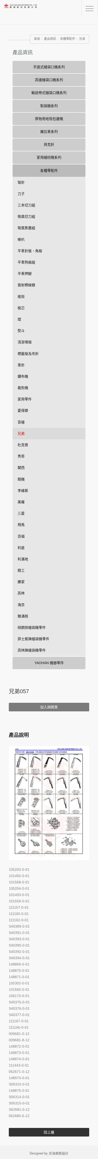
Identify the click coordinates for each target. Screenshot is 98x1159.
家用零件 (25, 399)
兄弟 (82, 39)
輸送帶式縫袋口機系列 (49, 93)
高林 (21, 593)
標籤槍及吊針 (28, 354)
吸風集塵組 (26, 228)
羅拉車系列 (49, 132)
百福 (21, 536)
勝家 (21, 582)
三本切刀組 (26, 205)
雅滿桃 (23, 616)
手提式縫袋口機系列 (49, 67)
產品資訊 (50, 39)
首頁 (37, 39)
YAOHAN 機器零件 (49, 663)
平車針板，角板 (30, 251)
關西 (21, 468)
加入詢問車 (49, 707)
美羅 (21, 502)
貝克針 (49, 144)
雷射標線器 (26, 285)
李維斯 (23, 491)
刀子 (21, 194)
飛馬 (21, 525)
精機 (21, 479)
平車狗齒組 (26, 262)
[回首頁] (29, 10)
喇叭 (21, 239)
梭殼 (21, 297)
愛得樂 (23, 410)
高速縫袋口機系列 (49, 80)
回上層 (49, 1132)
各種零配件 (67, 39)
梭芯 (21, 308)
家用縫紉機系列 (49, 157)
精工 (21, 570)
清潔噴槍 (25, 342)
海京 (21, 605)
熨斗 (21, 331)
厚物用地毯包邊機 (49, 119)
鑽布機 (23, 376)
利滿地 (23, 559)
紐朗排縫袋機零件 (32, 627)
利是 (21, 548)
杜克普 (23, 445)
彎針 (21, 182)
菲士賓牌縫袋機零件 (33, 639)
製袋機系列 (49, 106)
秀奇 (21, 456)
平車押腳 (25, 274)
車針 (21, 365)
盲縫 (21, 422)
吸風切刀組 (26, 216)
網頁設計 (61, 1153)
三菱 (21, 513)
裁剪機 (23, 388)
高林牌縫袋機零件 (32, 650)
